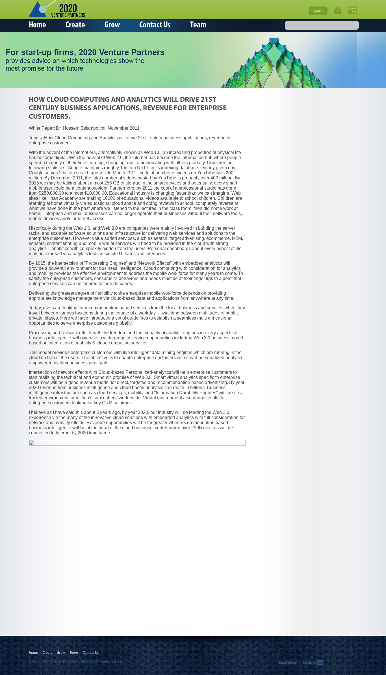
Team (198, 25)
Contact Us (155, 25)
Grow (112, 25)
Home (37, 25)
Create (75, 25)
